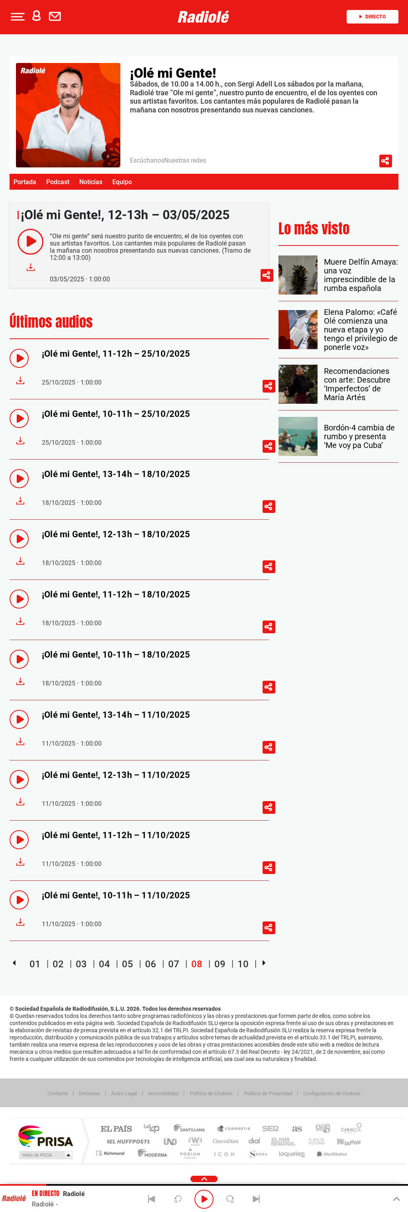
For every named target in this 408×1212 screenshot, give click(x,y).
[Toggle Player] (396, 1199)
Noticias (90, 182)
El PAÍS (116, 1129)
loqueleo (292, 1153)
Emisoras (89, 1093)
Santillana (192, 1129)
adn (320, 1129)
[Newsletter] (56, 16)
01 (35, 964)
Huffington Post (126, 1141)
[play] (30, 242)
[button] (17, 16)
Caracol (349, 1129)
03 (81, 964)
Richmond (111, 1153)
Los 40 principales (154, 1129)
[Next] (256, 1199)
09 (220, 964)
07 (173, 964)
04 (104, 964)
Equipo (122, 182)
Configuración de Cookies (332, 1093)
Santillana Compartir (234, 1129)
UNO (171, 1141)
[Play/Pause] (204, 1199)
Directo (375, 17)
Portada (25, 182)
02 (58, 964)
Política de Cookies (211, 1093)
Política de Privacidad (268, 1093)
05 (127, 964)
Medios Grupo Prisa (45, 1155)
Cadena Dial (255, 1141)
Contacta (57, 1093)
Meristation (331, 1153)
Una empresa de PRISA (45, 1135)
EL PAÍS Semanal (284, 1141)
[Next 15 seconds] (230, 1199)
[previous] (14, 963)
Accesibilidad (163, 1093)
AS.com (293, 1129)
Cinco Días (224, 1141)
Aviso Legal (124, 1093)
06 (150, 964)
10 (243, 964)
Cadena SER (268, 1129)
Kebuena (342, 1141)
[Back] (151, 1199)
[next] (264, 963)
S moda (257, 1153)
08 (196, 964)
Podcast (57, 182)
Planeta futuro (313, 1141)
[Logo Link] (204, 16)
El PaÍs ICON (224, 1153)
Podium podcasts (190, 1153)
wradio (194, 1141)
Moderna (150, 1153)
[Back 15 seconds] (177, 1199)
